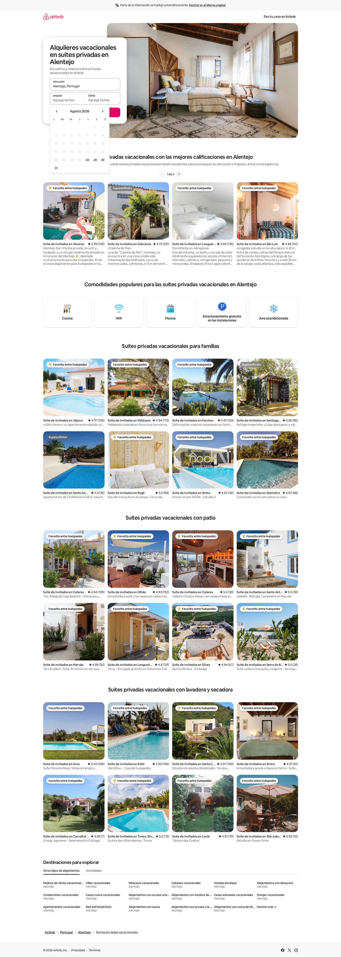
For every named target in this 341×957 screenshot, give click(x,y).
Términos (95, 950)
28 (87, 160)
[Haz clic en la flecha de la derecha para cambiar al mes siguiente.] (102, 111)
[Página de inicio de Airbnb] (53, 16)
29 (95, 160)
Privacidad (78, 950)
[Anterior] (162, 174)
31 (56, 168)
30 (103, 160)
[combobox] (85, 86)
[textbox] (67, 100)
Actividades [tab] (94, 870)
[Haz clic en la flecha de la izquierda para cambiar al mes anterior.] (57, 111)
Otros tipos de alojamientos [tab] (61, 870)
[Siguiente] (179, 174)
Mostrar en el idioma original (207, 5)
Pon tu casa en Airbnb (280, 17)
